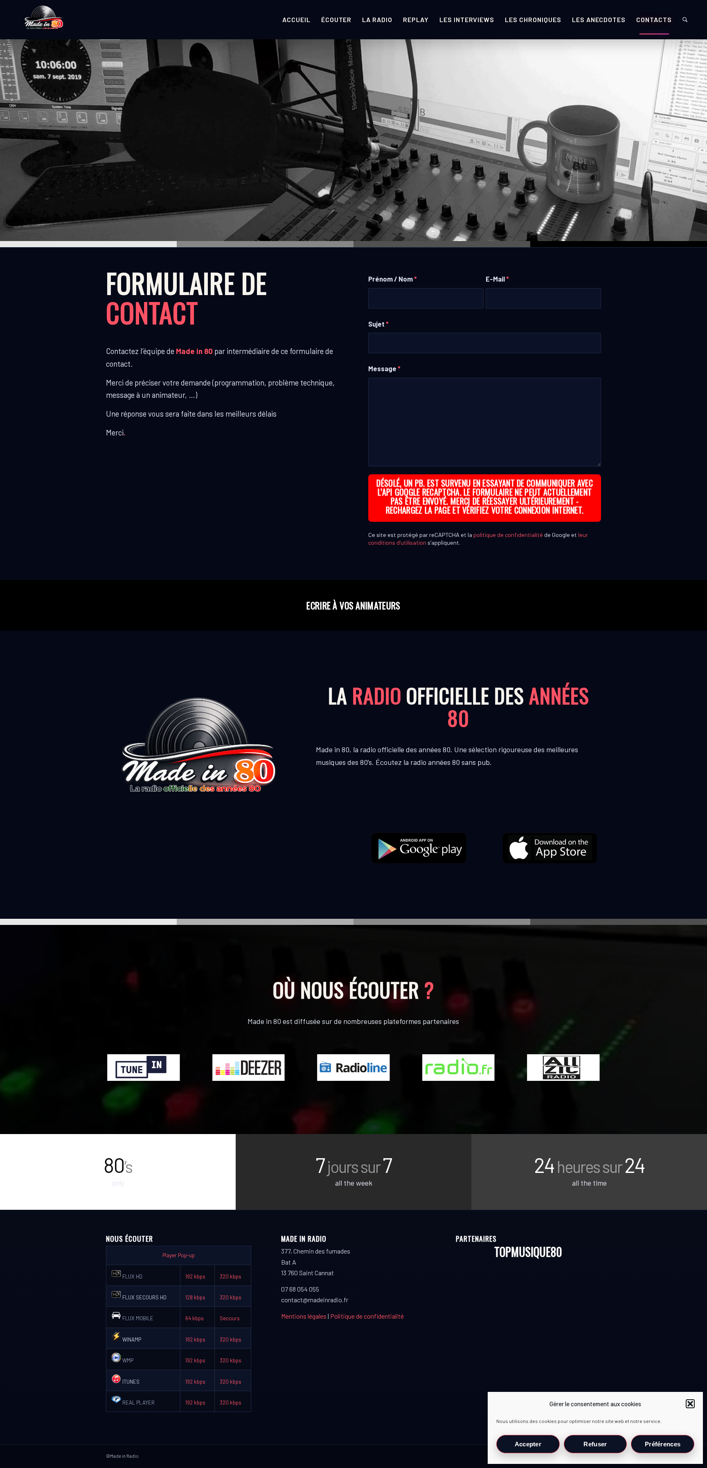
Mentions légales (303, 1316)
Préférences (662, 1444)
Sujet (378, 324)
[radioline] (353, 1067)
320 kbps (230, 1276)
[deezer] (248, 1067)
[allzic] (563, 1067)
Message (384, 368)
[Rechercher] (685, 19)
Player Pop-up (178, 1255)
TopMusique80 (528, 1251)
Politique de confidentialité (367, 1316)
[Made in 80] (43, 19)
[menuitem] (296, 19)
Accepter (528, 1444)
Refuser (595, 1444)
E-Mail (497, 279)
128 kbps (195, 1297)
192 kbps (195, 1276)
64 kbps (194, 1318)
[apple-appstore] (550, 848)
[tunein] (143, 1067)
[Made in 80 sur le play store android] (419, 848)
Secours (230, 1318)
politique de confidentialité (508, 534)
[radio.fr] (458, 1067)
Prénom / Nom (392, 279)
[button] (690, 1404)
